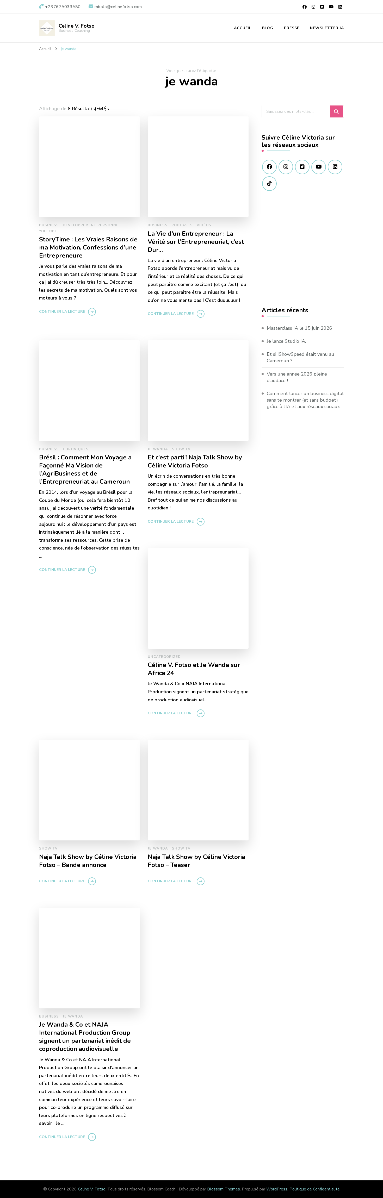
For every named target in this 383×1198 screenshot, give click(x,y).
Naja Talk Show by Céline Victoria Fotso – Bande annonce (88, 861)
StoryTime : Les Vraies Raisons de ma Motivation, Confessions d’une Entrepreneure (88, 247)
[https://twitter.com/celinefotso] (302, 167)
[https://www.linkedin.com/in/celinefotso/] (335, 167)
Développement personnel (92, 225)
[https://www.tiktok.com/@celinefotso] (269, 183)
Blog (267, 28)
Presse (291, 28)
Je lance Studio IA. (286, 341)
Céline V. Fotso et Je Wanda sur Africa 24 (194, 669)
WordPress (276, 1189)
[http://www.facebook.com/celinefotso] (269, 167)
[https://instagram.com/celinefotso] (286, 167)
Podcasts (182, 225)
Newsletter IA (327, 28)
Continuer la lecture (62, 311)
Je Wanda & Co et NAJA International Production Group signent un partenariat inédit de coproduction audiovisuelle (85, 1037)
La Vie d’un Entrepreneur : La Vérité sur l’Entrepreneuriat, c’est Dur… (196, 242)
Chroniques (76, 449)
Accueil (242, 28)
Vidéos (204, 225)
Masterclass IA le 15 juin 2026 (299, 328)
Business (49, 225)
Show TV (181, 449)
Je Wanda (158, 449)
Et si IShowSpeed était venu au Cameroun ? (300, 357)
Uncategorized (164, 656)
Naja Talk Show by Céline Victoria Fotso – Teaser (196, 861)
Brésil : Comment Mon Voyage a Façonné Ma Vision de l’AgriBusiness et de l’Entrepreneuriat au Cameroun (85, 469)
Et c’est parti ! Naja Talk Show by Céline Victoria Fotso (195, 461)
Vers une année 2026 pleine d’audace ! (297, 377)
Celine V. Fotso (77, 25)
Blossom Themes (223, 1189)
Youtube (48, 231)
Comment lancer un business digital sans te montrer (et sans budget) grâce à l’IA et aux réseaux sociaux (305, 400)
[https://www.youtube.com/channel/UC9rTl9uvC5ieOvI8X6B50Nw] (318, 167)
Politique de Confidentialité (314, 1189)
